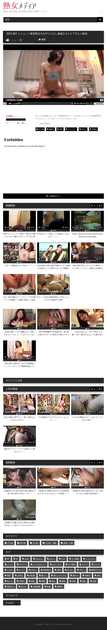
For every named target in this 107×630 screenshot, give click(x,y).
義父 (84, 581)
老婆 (94, 581)
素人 (53, 581)
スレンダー (72, 129)
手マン (82, 570)
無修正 (51, 129)
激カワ (75, 575)
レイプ (22, 570)
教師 (9, 575)
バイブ (84, 564)
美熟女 (94, 129)
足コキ (23, 586)
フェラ (97, 564)
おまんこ (39, 559)
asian (27, 559)
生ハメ (10, 581)
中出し (84, 129)
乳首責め (46, 570)
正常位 (20, 575)
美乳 (61, 129)
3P (8, 559)
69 (17, 559)
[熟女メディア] (53, 6)
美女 (74, 581)
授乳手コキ (96, 570)
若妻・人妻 (68, 543)
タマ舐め (71, 564)
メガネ (10, 570)
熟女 (99, 575)
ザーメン (22, 564)
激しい (44, 575)
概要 (43, 39)
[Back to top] (99, 622)
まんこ (52, 559)
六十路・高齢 (50, 543)
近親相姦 (36, 586)
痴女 (33, 581)
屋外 (59, 570)
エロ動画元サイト (54, 196)
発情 (43, 581)
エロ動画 (75, 559)
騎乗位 (60, 586)
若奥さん (10, 586)
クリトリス (90, 559)
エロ (63, 559)
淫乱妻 (32, 575)
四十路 (41, 129)
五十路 (35, 543)
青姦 (48, 586)
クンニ (10, 564)
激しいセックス (60, 575)
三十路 (10, 543)
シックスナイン (39, 564)
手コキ (70, 570)
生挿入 (22, 581)
